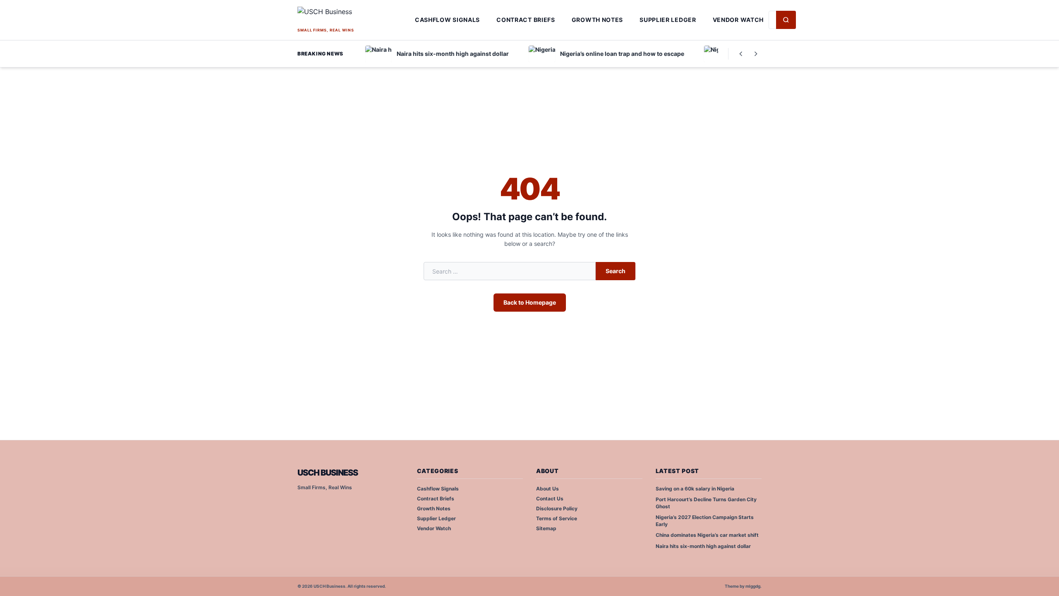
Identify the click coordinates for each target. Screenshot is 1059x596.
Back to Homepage (529, 302)
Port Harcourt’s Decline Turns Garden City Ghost (706, 502)
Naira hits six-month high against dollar (703, 546)
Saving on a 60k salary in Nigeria (695, 488)
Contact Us (549, 498)
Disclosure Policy (556, 508)
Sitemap (546, 528)
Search (615, 270)
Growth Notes (597, 19)
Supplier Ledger (668, 19)
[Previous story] (741, 54)
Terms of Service (556, 518)
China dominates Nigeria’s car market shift (707, 535)
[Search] (786, 20)
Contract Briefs (525, 19)
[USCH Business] (353, 16)
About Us (547, 488)
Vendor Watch (738, 19)
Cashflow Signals (447, 19)
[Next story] (756, 54)
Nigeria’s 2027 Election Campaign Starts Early (705, 520)
